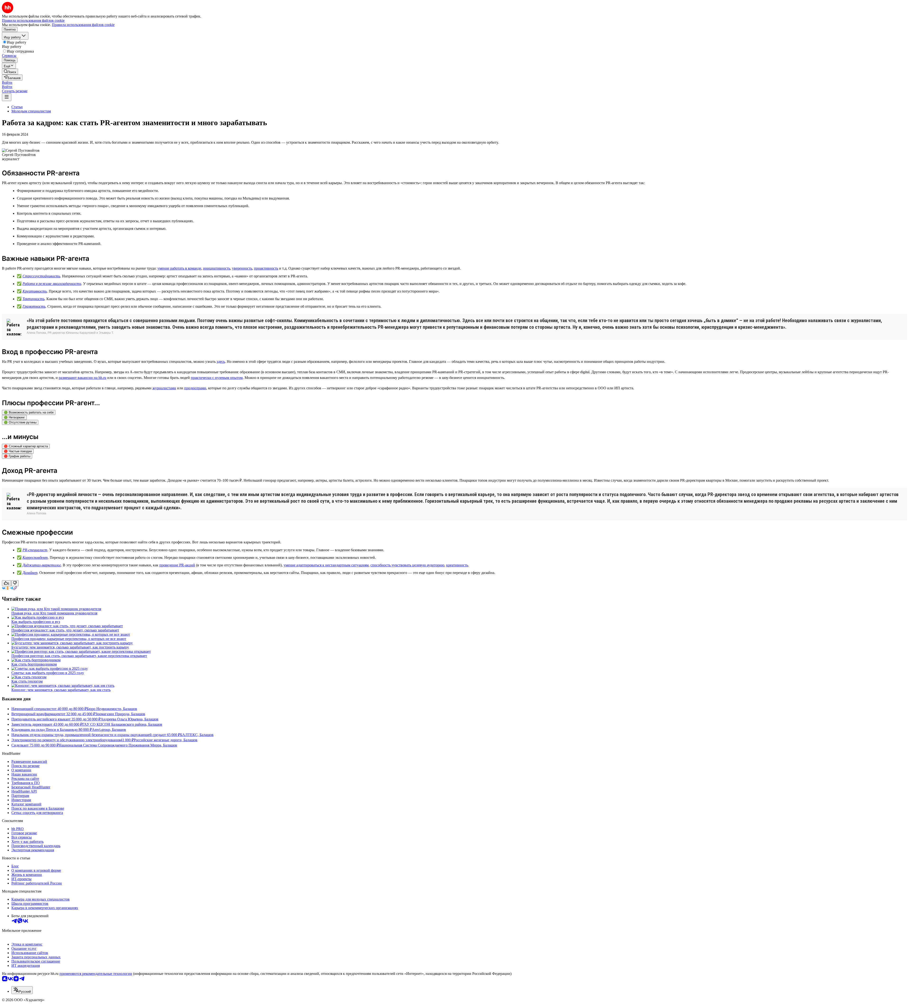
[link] (10, 72)
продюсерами (195, 388)
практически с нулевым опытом (217, 378)
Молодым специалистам (31, 111)
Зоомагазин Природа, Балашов (120, 714)
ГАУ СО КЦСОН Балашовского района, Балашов (122, 724)
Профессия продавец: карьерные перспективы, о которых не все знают (68, 639)
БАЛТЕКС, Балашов (197, 735)
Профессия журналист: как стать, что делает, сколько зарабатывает (65, 630)
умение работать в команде (179, 268)
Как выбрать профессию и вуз (35, 622)
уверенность (242, 268)
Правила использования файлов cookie (83, 25)
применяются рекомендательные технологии (95, 974)
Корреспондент (35, 557)
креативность (457, 565)
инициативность (216, 268)
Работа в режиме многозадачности (51, 284)
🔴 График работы (17, 456)
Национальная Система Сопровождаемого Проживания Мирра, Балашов (118, 745)
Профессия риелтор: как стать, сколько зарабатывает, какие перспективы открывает (79, 656)
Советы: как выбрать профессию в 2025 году (47, 673)
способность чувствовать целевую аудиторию (407, 565)
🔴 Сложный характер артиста (26, 446)
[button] (7, 82)
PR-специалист (34, 550)
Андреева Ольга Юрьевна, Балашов (129, 719)
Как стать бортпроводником (34, 664)
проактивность (266, 268)
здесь (221, 362)
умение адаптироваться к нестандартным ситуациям (326, 565)
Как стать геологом (27, 681)
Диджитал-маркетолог (41, 565)
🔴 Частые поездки (18, 451)
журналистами (164, 388)
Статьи (17, 107)
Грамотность (33, 306)
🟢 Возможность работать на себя (28, 412)
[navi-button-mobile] (6, 97)
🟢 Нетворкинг (14, 417)
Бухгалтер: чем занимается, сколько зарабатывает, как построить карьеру (70, 647)
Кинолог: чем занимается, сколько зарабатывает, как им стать (61, 690)
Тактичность (33, 299)
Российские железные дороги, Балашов (165, 740)
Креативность (34, 291)
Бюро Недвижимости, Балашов (112, 709)
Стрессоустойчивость (41, 276)
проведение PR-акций (177, 565)
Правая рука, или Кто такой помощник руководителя (54, 613)
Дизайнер (29, 573)
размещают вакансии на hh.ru (82, 378)
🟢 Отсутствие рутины (20, 422)
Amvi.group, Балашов (109, 730)
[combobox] (22, 990)
